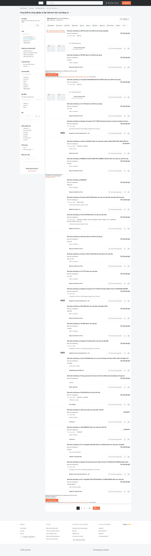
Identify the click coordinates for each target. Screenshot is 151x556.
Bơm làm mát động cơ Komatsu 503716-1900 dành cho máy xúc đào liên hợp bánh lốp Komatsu (95, 197)
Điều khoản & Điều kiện (52, 528)
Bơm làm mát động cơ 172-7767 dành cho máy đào (82, 271)
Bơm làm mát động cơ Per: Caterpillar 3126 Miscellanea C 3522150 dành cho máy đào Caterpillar (95, 444)
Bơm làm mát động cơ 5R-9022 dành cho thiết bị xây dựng (84, 55)
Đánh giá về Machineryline (52, 536)
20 (89, 508)
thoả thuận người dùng (83, 76)
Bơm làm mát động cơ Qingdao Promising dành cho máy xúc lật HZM (87, 341)
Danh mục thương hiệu (52, 539)
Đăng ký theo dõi (52, 74)
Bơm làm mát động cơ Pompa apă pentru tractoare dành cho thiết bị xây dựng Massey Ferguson (96, 376)
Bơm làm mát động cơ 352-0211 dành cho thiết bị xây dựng (84, 236)
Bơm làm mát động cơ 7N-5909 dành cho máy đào (82, 323)
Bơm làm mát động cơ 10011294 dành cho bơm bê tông (83, 392)
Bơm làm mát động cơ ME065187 (77, 180)
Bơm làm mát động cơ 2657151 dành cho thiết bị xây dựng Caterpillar (87, 31)
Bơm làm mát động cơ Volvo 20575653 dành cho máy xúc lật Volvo (87, 214)
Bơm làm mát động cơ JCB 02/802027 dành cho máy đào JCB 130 (86, 427)
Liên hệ (22, 533)
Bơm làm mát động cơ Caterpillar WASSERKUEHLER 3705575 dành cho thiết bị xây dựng (94, 79)
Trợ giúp (22, 531)
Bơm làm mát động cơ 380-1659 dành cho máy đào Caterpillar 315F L (87, 306)
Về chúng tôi (23, 528)
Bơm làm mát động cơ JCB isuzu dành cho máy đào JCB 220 (85, 410)
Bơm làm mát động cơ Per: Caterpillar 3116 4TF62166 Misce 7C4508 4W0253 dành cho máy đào (95, 479)
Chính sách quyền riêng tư (52, 531)
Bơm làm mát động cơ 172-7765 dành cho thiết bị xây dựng (84, 103)
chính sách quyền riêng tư (68, 76)
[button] (124, 48)
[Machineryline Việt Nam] (28, 3)
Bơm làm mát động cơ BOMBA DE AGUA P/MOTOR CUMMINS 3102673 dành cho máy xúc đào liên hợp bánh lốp (100, 158)
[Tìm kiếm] (48, 3)
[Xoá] (42, 23)
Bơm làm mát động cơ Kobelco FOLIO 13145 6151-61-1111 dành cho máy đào (90, 254)
